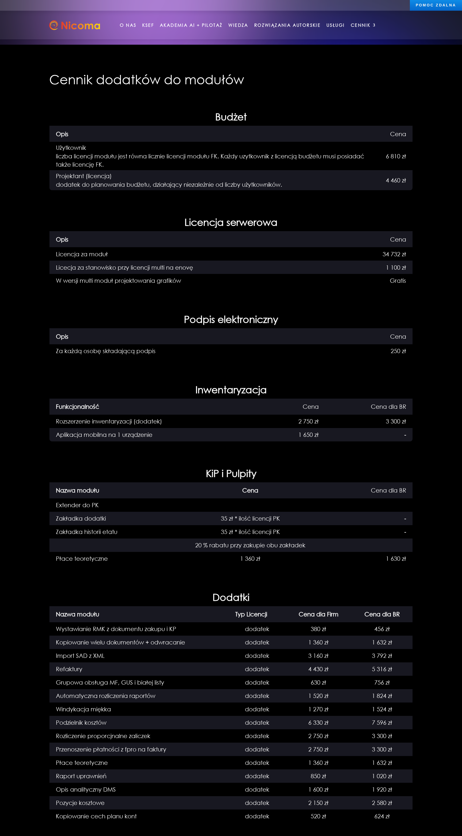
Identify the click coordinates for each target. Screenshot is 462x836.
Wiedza (238, 25)
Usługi (335, 25)
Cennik (360, 25)
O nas (128, 25)
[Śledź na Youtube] (30, 5)
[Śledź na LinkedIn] (9, 5)
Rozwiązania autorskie (287, 25)
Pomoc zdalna (436, 5)
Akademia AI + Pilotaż (191, 25)
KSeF (148, 25)
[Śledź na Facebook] (19, 5)
